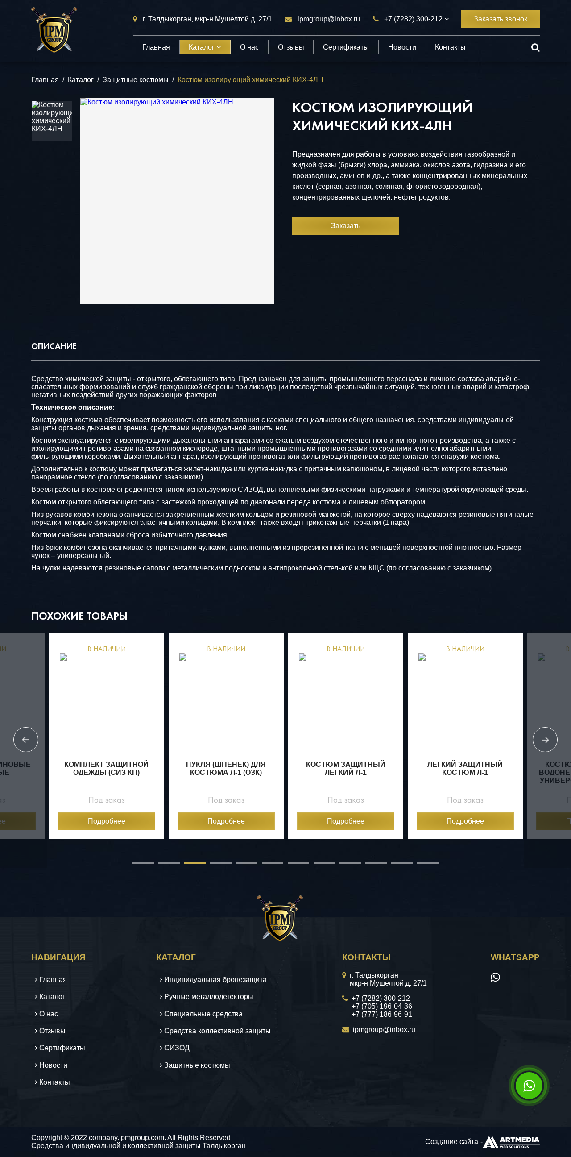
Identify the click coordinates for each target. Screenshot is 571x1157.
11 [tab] (395, 866)
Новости (402, 47)
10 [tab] (369, 866)
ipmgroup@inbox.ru (329, 19)
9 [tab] (343, 866)
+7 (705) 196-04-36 (382, 1006)
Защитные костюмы (136, 79)
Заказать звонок (500, 19)
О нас (249, 47)
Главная (156, 47)
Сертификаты (346, 47)
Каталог (202, 47)
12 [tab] (421, 866)
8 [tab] (318, 866)
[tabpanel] (106, 736)
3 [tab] (188, 866)
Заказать (345, 225)
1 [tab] (136, 866)
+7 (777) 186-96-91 (382, 1014)
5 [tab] (240, 866)
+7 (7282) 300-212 (413, 19)
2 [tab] (162, 866)
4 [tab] (214, 866)
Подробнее (106, 821)
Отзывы (291, 47)
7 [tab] (292, 866)
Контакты (450, 47)
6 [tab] (266, 866)
